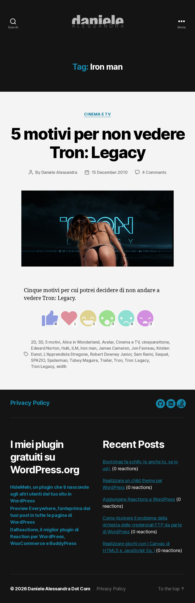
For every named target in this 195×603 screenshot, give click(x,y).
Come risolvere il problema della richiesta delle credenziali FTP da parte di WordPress (142, 524)
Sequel (161, 354)
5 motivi (52, 342)
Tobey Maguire (84, 360)
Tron (118, 360)
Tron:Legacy (42, 366)
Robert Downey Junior (111, 354)
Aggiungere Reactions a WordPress (139, 499)
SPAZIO (38, 360)
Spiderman (57, 360)
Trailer (106, 360)
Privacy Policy (30, 402)
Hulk (65, 348)
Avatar (108, 342)
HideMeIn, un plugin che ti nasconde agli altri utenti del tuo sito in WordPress (49, 493)
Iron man (88, 348)
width (61, 366)
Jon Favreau (142, 348)
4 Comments (154, 172)
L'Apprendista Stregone (66, 354)
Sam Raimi (143, 354)
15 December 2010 (110, 172)
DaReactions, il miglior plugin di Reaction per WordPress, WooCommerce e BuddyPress (44, 536)
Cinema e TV (97, 114)
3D (40, 342)
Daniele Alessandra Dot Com (59, 588)
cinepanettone (155, 342)
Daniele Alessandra (59, 172)
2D (33, 342)
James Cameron (114, 348)
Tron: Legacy (137, 360)
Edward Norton (45, 348)
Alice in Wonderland (81, 342)
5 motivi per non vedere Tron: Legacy (97, 143)
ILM (75, 348)
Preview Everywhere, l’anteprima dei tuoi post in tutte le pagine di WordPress (50, 515)
